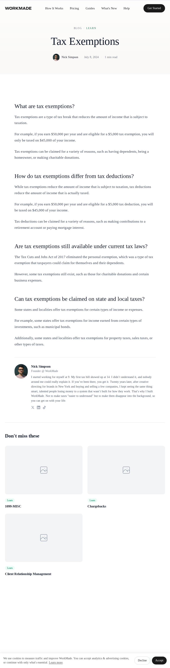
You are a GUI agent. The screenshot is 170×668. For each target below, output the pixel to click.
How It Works (54, 8)
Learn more (56, 662)
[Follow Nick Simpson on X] (32, 407)
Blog (78, 28)
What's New (109, 8)
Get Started (154, 8)
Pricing (74, 8)
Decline (142, 660)
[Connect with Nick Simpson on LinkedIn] (38, 407)
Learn (91, 28)
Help (127, 8)
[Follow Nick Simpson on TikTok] (44, 407)
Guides (90, 8)
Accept (159, 660)
